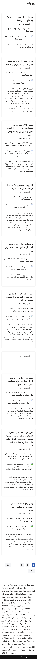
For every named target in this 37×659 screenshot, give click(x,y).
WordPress (21, 657)
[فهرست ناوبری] (4, 3)
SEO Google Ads (9, 653)
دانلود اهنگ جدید (12, 585)
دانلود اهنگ (6, 597)
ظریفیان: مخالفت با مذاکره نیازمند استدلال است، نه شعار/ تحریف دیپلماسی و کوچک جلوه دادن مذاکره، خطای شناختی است (19, 439)
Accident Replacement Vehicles (14, 650)
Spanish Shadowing (27, 615)
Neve (33, 657)
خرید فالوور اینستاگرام (10, 600)
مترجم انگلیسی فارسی (20, 621)
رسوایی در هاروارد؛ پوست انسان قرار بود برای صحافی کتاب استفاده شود (20, 381)
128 (8, 565)
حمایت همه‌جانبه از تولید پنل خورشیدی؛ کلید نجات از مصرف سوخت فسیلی (19, 297)
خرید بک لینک (15, 603)
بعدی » (31, 570)
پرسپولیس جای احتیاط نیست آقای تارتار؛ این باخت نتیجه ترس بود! (19, 247)
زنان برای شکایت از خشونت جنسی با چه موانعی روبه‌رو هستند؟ (20, 506)
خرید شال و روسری (26, 585)
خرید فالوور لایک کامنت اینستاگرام (15, 626)
